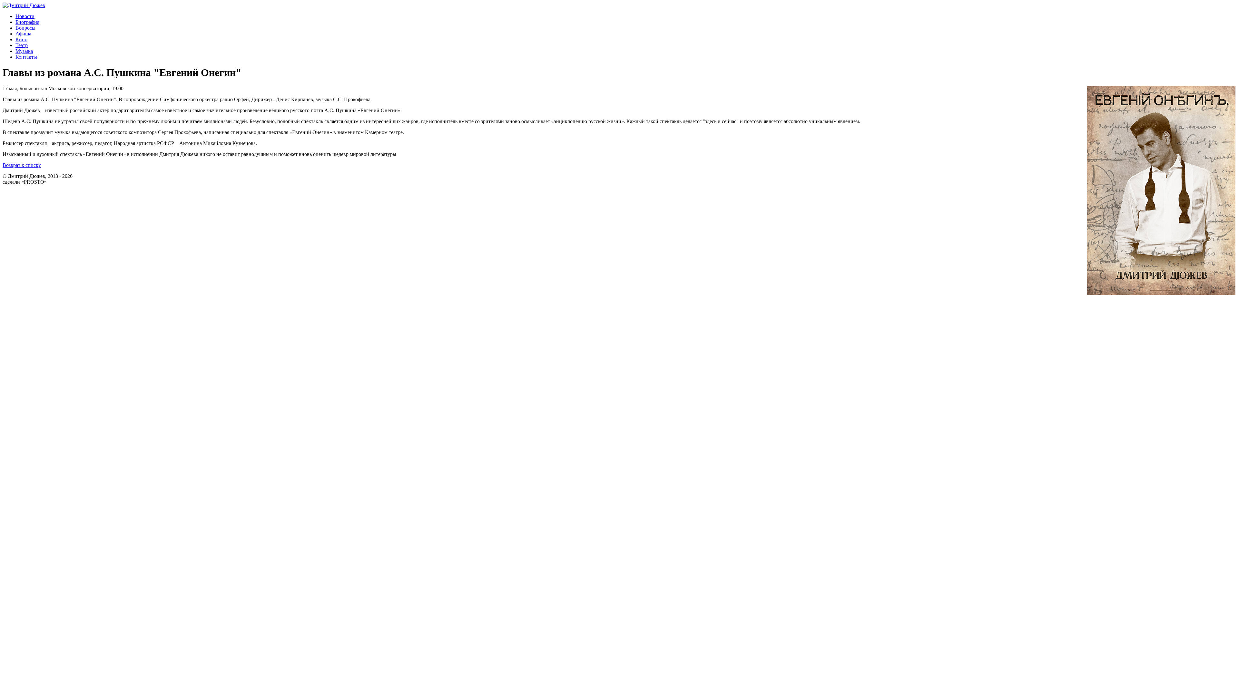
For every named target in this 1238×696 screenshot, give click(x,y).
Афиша (23, 33)
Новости (24, 16)
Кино (21, 39)
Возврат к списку (22, 165)
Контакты (26, 57)
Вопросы (25, 28)
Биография (27, 22)
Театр (21, 45)
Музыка (24, 51)
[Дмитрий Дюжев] (24, 5)
